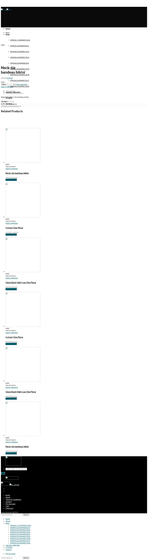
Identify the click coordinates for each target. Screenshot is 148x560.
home (8, 495)
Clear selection (21, 84)
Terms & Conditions (13, 499)
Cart (7, 506)
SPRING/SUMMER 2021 (20, 532)
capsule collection (13, 545)
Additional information (15, 93)
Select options (11, 180)
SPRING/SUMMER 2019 (19, 69)
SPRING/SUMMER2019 (11, 106)
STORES (9, 547)
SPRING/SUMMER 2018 (19, 75)
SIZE (3, 82)
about (8, 497)
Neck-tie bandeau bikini (17, 173)
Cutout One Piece (14, 228)
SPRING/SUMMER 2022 (20, 530)
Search (26, 515)
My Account (10, 3)
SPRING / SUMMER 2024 (20, 40)
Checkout (9, 508)
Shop (7, 523)
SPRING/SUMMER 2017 (19, 80)
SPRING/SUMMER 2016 (19, 86)
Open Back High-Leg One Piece (21, 282)
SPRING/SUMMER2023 (19, 46)
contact (9, 502)
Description (10, 91)
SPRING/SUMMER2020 (19, 63)
